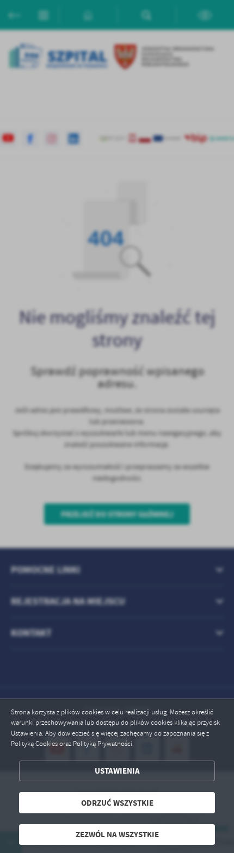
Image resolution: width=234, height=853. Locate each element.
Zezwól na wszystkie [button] (117, 834)
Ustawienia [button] (117, 770)
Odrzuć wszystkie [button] (117, 802)
